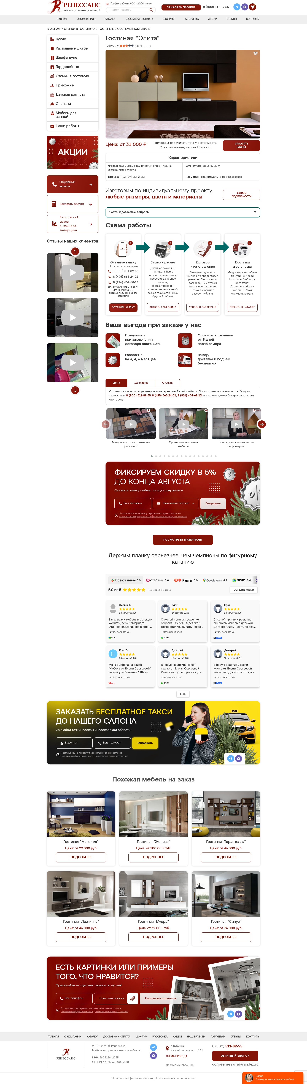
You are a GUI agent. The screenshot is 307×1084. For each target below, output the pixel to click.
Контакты (252, 19)
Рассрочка (191, 19)
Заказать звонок (181, 7)
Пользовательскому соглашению (170, 517)
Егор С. (123, 650)
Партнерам (218, 1037)
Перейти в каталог (242, 307)
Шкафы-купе (66, 57)
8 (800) (227, 1046)
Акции (212, 19)
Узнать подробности (241, 195)
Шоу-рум (168, 19)
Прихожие (65, 85)
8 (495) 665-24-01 (215, 2)
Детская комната (70, 94)
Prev (75, 251)
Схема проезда (176, 1056)
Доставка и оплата (139, 19)
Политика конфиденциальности (132, 1078)
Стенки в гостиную (79, 29)
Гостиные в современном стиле (124, 29)
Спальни (63, 104)
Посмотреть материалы (182, 540)
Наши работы (67, 126)
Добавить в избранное (180, 1065)
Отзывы (232, 19)
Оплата (167, 383)
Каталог (110, 19)
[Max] (244, 7)
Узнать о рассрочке (202, 307)
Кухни (61, 39)
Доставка (141, 383)
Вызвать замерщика (163, 307)
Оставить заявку (123, 307)
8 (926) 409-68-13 (215, 11)
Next (75, 390)
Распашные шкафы (72, 48)
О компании (85, 19)
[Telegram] (237, 7)
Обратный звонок (235, 1056)
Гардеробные (67, 67)
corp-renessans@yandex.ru (235, 1064)
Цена (116, 383)
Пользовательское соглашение (175, 1078)
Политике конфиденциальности (135, 517)
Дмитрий (230, 650)
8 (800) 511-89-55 (216, 7)
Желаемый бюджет (176, 503)
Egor (227, 604)
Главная (61, 19)
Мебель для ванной (66, 115)
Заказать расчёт (241, 145)
